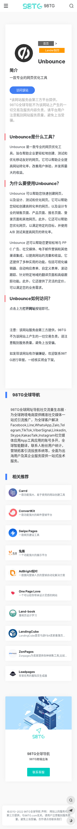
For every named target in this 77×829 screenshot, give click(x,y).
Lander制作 (51, 50)
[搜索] (71, 800)
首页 (46, 43)
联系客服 (38, 772)
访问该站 (22, 90)
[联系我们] (71, 810)
